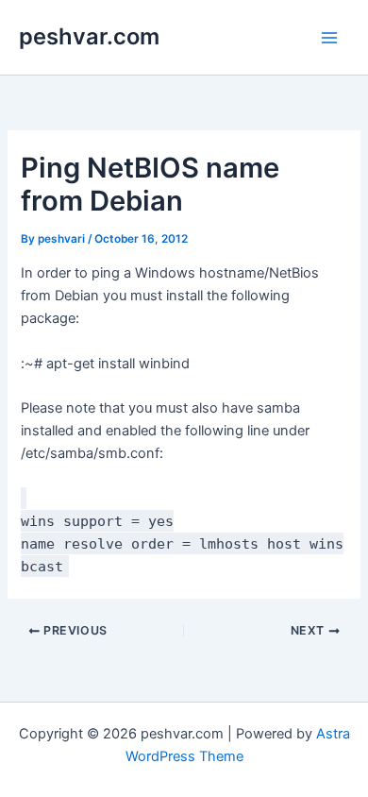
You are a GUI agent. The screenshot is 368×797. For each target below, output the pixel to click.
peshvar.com (89, 36)
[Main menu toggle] (329, 38)
